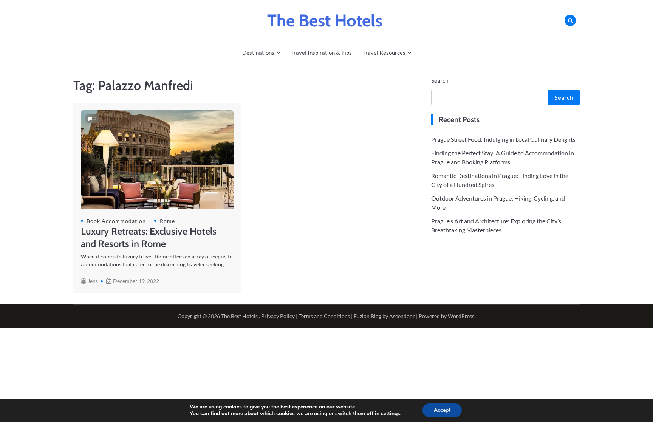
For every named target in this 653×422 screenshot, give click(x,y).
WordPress (461, 316)
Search (440, 80)
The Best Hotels (324, 20)
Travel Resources (383, 52)
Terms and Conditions (324, 316)
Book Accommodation (116, 221)
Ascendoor (402, 316)
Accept (442, 410)
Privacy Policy (278, 316)
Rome (167, 221)
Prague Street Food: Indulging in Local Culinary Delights (503, 139)
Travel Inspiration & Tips (321, 52)
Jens (93, 281)
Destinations (258, 52)
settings (390, 413)
